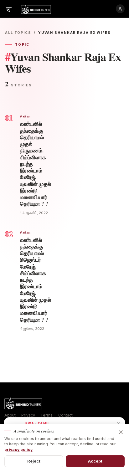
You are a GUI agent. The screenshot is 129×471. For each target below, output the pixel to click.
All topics (18, 33)
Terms (46, 415)
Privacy (28, 415)
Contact (65, 415)
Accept (95, 460)
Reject (34, 460)
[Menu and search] (8, 8)
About (10, 415)
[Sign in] (120, 8)
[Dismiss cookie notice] (121, 432)
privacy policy (18, 449)
